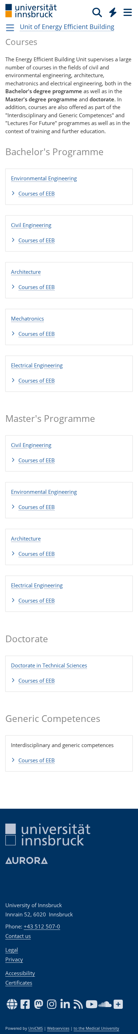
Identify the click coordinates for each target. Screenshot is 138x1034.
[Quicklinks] (113, 12)
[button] (69, 193)
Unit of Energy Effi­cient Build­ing (67, 26)
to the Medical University (96, 1028)
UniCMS (35, 1028)
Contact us (18, 935)
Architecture (26, 271)
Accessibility (20, 973)
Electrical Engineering (37, 365)
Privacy (14, 959)
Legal (11, 949)
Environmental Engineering (44, 178)
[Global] (111, 11)
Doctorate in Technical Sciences (49, 665)
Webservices (58, 1028)
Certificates (18, 982)
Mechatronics (27, 318)
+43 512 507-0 (42, 926)
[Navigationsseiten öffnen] (10, 28)
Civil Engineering (31, 224)
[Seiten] (127, 12)
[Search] (97, 12)
